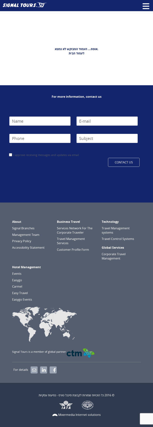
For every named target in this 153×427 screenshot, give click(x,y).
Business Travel (68, 222)
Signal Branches (23, 228)
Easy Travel (20, 293)
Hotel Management (26, 267)
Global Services (113, 248)
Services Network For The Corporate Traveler (75, 230)
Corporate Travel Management (114, 256)
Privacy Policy (21, 241)
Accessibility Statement (28, 248)
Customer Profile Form (73, 250)
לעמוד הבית (76, 53)
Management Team (25, 235)
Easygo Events (22, 299)
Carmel (17, 286)
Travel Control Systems (118, 239)
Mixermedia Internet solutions (79, 415)
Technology (110, 222)
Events (16, 274)
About (16, 222)
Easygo (17, 280)
